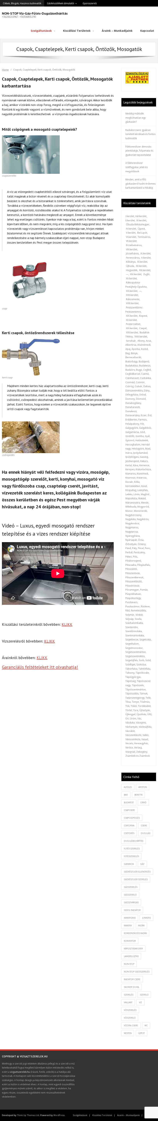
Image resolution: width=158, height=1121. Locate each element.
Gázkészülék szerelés (136, 879)
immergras (130, 917)
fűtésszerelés (131, 856)
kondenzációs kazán (135, 933)
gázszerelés (130, 887)
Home (5, 69)
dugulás (145, 833)
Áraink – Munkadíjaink (128, 1115)
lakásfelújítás (131, 956)
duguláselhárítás (133, 841)
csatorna (129, 825)
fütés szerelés (132, 848)
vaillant (128, 1002)
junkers (146, 917)
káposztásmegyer (133, 948)
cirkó (143, 802)
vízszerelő (130, 1017)
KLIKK (67, 624)
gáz (142, 864)
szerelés (128, 994)
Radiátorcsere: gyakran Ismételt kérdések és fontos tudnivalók (140, 134)
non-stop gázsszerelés (137, 971)
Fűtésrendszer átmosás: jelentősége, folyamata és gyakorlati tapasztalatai (139, 150)
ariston (142, 787)
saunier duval (131, 987)
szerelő (144, 994)
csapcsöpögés (132, 817)
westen (128, 1033)
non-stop (129, 964)
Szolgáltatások (80, 1115)
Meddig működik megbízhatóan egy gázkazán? (135, 117)
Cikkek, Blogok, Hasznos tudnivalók (22, 3)
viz (140, 1002)
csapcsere (129, 810)
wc (146, 1025)
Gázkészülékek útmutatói (60, 3)
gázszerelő (130, 894)
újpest (141, 1033)
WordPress (59, 1115)
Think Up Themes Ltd (28, 1115)
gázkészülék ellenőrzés (137, 871)
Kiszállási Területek (102, 1115)
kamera (128, 925)
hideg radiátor (132, 910)
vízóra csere (131, 1025)
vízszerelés (130, 1010)
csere (144, 825)
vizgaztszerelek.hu (20, 1072)
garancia (129, 864)
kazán (141, 925)
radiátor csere (132, 979)
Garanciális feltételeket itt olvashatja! (40, 667)
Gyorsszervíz (90, 3)
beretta (138, 794)
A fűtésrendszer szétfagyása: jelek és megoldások (136, 167)
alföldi (128, 787)
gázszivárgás (131, 902)
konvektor (130, 941)
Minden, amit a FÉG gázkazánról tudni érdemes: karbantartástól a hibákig (140, 183)
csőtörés (129, 833)
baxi (126, 794)
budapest (129, 802)
